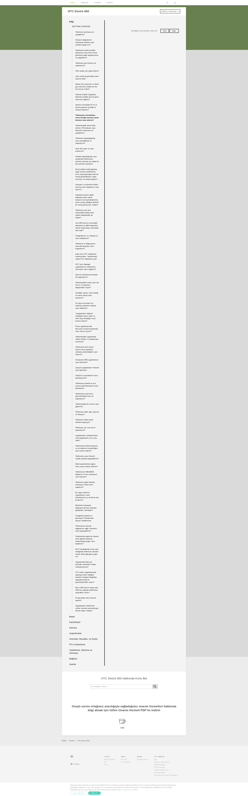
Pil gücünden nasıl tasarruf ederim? (85, 599)
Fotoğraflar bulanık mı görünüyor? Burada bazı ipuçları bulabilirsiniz (84, 518)
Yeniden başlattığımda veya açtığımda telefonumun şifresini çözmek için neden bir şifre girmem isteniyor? (87, 160)
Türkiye (76, 764)
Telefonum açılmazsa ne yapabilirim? (84, 33)
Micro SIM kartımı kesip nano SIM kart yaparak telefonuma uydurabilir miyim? (86, 590)
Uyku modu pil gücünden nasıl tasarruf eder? (87, 77)
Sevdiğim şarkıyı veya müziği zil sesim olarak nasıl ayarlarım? (86, 295)
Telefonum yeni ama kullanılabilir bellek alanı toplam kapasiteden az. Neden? (84, 214)
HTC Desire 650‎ (83, 741)
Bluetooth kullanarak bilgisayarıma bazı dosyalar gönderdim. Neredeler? (86, 507)
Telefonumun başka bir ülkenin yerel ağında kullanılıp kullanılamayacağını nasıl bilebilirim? (87, 540)
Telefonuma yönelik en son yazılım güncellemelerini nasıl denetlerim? (86, 385)
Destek (71, 741)
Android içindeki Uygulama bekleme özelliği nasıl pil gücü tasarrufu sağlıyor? (87, 97)
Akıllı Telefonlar (109, 759)
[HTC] (72, 2)
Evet (164, 31)
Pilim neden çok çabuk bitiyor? (87, 71)
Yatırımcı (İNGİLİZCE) (161, 762)
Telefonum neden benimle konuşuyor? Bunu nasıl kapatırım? (85, 484)
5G (105, 762)
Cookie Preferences (161, 770)
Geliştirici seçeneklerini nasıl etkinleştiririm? (86, 377)
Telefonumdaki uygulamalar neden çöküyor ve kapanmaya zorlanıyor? (86, 339)
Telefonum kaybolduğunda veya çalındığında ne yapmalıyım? (85, 140)
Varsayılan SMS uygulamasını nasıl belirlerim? (87, 361)
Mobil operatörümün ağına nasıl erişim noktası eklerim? (86, 465)
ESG (155, 759)
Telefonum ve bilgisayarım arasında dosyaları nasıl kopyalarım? (85, 246)
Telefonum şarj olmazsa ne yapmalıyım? (85, 64)
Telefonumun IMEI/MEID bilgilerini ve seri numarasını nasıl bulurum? (86, 474)
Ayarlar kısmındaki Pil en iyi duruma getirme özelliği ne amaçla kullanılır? (86, 107)
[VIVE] (175, 2)
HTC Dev (124, 759)
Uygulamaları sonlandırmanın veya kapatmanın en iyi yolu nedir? (86, 438)
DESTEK (110, 2)
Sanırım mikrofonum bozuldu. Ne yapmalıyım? (86, 276)
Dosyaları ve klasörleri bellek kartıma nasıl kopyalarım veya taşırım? (87, 187)
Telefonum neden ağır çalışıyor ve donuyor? (87, 413)
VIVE (106, 765)
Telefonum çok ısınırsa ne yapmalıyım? (85, 429)
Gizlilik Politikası (159, 765)
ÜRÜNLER (84, 2)
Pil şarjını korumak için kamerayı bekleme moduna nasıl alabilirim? (85, 305)
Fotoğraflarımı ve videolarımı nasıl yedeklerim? (86, 237)
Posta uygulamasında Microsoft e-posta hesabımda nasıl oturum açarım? (86, 328)
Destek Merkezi (142, 759)
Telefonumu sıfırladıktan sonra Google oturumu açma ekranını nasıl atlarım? (87, 117)
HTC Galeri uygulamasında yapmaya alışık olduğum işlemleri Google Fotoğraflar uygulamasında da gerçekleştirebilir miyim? (86, 577)
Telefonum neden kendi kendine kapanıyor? (84, 421)
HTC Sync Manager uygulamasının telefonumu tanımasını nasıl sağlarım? (85, 266)
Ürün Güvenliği (159, 767)
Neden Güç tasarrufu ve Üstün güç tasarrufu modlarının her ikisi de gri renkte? (87, 86)
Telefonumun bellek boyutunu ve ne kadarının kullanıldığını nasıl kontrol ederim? (86, 448)
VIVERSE (97, 2)
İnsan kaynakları (159, 772)
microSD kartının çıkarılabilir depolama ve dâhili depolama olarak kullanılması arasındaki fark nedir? (87, 226)
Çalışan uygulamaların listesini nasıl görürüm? (87, 369)
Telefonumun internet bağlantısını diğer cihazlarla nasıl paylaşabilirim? (86, 528)
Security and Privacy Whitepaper (166, 775)
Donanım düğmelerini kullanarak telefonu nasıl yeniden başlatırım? (84, 42)
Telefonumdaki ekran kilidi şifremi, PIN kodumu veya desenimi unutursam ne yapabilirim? (85, 129)
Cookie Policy (127, 790)
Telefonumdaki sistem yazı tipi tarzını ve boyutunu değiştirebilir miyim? (87, 285)
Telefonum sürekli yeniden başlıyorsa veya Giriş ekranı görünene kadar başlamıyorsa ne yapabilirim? (86, 54)
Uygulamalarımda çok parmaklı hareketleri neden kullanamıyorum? (85, 564)
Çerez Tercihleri (79, 793)
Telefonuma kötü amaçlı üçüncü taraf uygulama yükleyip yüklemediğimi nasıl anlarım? (86, 350)
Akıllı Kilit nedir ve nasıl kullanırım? (84, 150)
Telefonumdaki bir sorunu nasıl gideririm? (87, 405)
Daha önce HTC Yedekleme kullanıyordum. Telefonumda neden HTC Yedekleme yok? (86, 256)
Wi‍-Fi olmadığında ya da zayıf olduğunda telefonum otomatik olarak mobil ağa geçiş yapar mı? (87, 553)
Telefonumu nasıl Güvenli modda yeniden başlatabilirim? (87, 457)
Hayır (174, 31)
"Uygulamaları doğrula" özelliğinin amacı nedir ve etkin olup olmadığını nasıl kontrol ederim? (85, 317)
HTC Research (126, 762)
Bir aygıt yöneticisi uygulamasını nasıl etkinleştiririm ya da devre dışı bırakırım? (87, 496)
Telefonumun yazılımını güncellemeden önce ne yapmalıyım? (84, 396)
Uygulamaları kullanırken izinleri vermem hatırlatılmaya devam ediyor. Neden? (86, 608)
